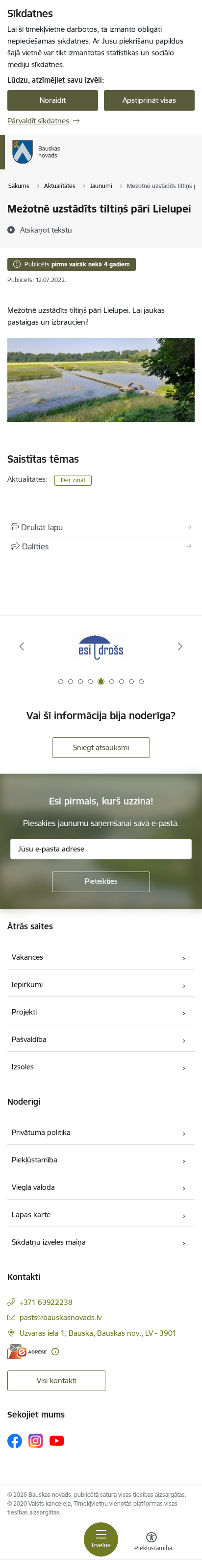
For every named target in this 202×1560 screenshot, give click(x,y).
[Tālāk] (180, 646)
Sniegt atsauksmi (101, 747)
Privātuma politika (41, 1132)
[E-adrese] (27, 1352)
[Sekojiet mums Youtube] (57, 1440)
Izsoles (23, 1066)
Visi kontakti (56, 1380)
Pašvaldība (29, 1039)
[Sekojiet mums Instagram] (35, 1441)
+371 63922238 (46, 1302)
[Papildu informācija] (55, 1351)
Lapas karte (31, 1214)
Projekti (24, 1011)
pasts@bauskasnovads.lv (60, 1317)
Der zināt (73, 480)
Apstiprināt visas (149, 100)
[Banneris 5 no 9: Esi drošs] (101, 646)
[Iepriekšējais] (22, 646)
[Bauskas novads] (60, 163)
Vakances (27, 957)
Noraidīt (53, 100)
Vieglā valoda (33, 1187)
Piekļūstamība (34, 1159)
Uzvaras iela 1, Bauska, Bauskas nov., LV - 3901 (98, 1333)
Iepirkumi (27, 984)
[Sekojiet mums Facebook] (14, 1441)
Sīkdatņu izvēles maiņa (49, 1242)
